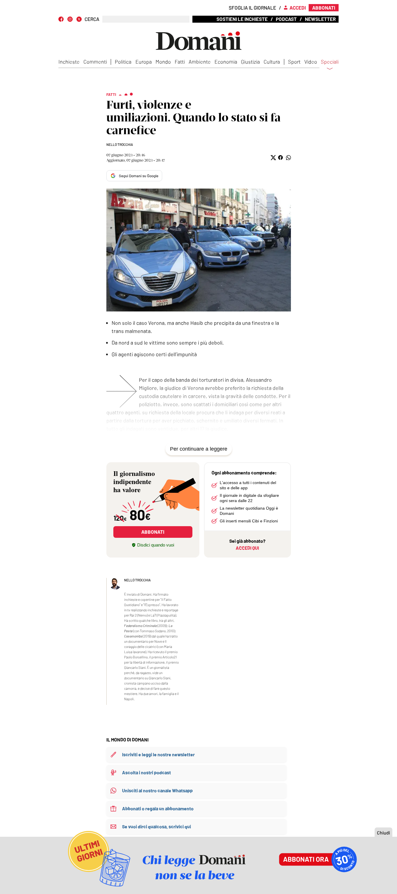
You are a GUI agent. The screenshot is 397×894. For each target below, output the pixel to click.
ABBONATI (152, 532)
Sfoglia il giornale (252, 7)
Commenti (95, 61)
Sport (294, 61)
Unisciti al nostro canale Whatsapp (157, 790)
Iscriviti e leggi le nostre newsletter (158, 754)
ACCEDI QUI (247, 548)
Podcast (286, 19)
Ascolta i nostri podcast (146, 772)
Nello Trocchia (119, 144)
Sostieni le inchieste (242, 19)
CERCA (92, 19)
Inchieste (69, 61)
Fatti (180, 61)
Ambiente (200, 61)
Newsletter (320, 19)
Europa (143, 61)
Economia (225, 61)
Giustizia (250, 61)
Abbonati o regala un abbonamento (158, 808)
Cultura (272, 61)
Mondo (163, 61)
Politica (123, 61)
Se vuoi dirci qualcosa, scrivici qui (156, 826)
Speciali (330, 62)
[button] (272, 157)
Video (310, 61)
